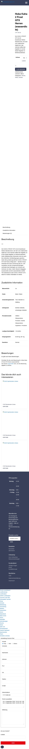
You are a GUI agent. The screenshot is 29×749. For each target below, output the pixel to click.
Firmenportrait (4, 628)
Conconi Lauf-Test (5, 597)
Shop (1, 601)
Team (1, 634)
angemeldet (11, 363)
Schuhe (21, 77)
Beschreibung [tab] (6, 227)
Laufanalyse (3, 594)
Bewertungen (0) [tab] (7, 233)
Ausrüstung (3, 606)
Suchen (11, 542)
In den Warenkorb (20, 69)
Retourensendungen (14, 559)
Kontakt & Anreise (5, 635)
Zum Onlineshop (13, 557)
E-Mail (4, 685)
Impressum (12, 580)
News (1, 625)
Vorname (4, 646)
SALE (1, 612)
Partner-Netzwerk (4, 630)
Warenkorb (3, 614)
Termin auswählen (7, 699)
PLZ (3, 666)
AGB (10, 575)
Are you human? (5, 731)
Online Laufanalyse (5, 595)
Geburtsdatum (6, 692)
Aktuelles (2, 619)
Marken (2, 608)
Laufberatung (3, 592)
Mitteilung (4, 709)
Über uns (2, 626)
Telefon (4, 679)
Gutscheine (3, 610)
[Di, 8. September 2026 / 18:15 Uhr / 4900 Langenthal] (13, 701)
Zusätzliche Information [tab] (9, 230)
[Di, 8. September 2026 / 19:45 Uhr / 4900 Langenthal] (13, 703)
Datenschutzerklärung (14, 578)
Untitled (3, 734)
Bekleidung (3, 604)
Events (2, 623)
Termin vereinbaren (5, 590)
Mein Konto (3, 615)
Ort (3, 672)
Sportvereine (3, 632)
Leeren (24, 60)
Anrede (4, 641)
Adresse (4, 659)
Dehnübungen (4, 621)
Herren (23, 75)
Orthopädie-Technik (5, 599)
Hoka (16, 77)
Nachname (5, 652)
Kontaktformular (13, 569)
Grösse (18, 57)
